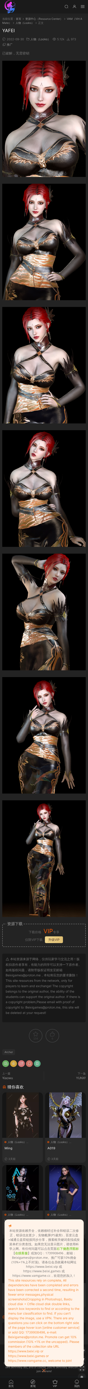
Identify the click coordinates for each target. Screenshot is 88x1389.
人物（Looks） (40, 39)
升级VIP (54, 940)
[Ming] (22, 1115)
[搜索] (66, 6)
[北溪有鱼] (10, 6)
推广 (10, 44)
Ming (8, 1148)
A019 (51, 1148)
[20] (65, 1187)
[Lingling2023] (22, 1187)
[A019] (65, 1115)
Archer (9, 1052)
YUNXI (81, 1078)
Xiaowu (7, 1078)
